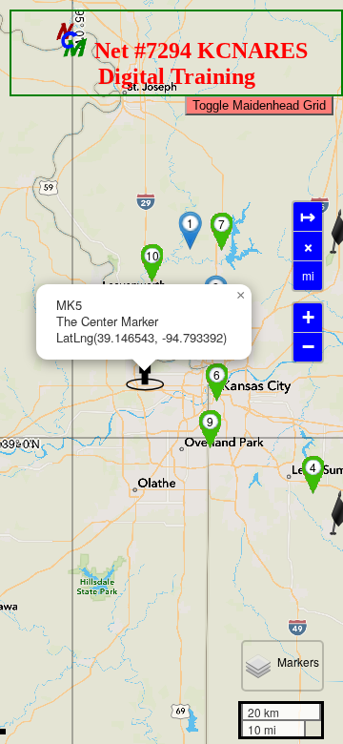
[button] (191, 230)
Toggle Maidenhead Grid (259, 105)
